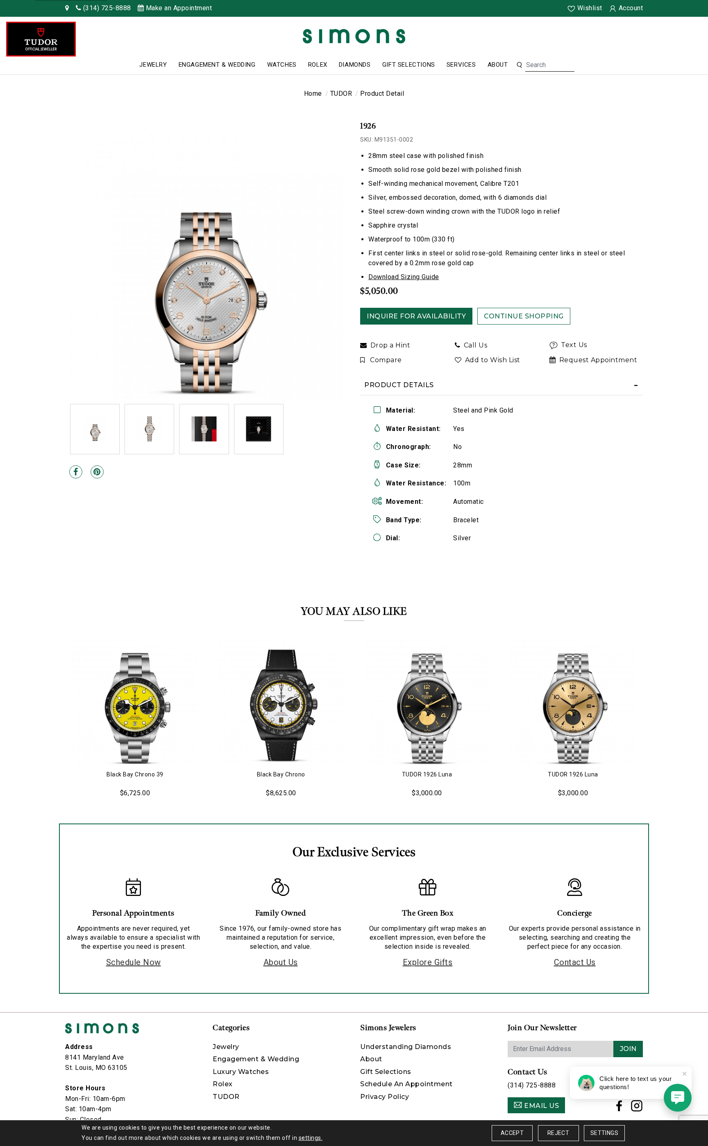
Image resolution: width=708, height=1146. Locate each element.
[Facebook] (75, 471)
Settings (604, 1133)
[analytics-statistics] (425, 604)
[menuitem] (153, 65)
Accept (512, 1133)
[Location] (67, 8)
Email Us (540, 1106)
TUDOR (341, 93)
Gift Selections (408, 64)
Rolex (317, 64)
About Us (280, 962)
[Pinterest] (97, 471)
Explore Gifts (428, 962)
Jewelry (153, 64)
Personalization (290, 592)
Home (313, 93)
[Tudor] (41, 39)
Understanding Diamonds (405, 1047)
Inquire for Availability (416, 316)
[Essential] (425, 580)
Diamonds (355, 64)
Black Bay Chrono (281, 774)
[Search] (519, 65)
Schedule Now (133, 962)
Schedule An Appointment (406, 1084)
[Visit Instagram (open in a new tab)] (637, 1108)
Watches (282, 64)
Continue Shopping (524, 316)
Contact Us (575, 962)
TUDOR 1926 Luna (427, 774)
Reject (558, 1133)
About (498, 64)
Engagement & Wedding (217, 64)
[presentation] (57, 713)
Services (461, 64)
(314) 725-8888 (532, 1085)
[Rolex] (671, 38)
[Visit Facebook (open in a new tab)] (619, 1108)
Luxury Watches (241, 1072)
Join (628, 1049)
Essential (284, 580)
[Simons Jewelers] (354, 36)
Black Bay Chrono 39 (135, 774)
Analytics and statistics (296, 604)
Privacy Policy (384, 1097)
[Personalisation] (425, 592)
